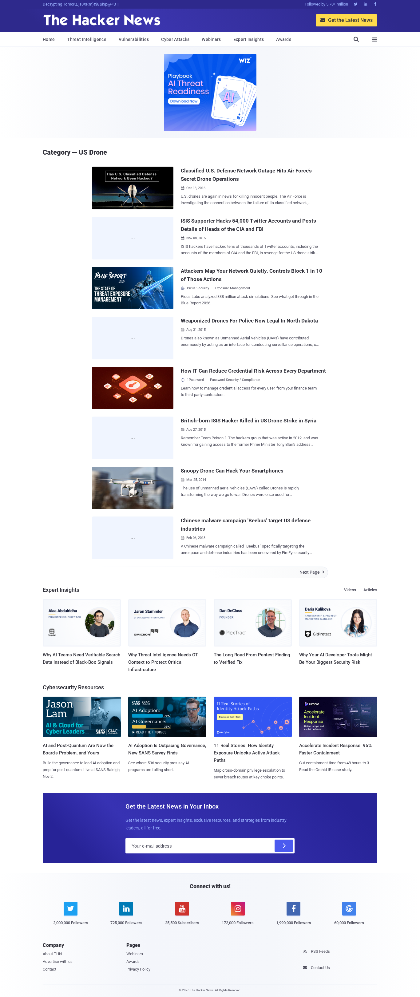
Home (49, 39)
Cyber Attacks (175, 39)
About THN (52, 954)
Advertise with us (58, 961)
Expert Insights (248, 39)
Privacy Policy (138, 969)
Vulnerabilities (134, 39)
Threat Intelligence (86, 39)
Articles (370, 590)
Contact (49, 969)
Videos (350, 590)
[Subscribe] (284, 846)
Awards (283, 39)
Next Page (311, 572)
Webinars (211, 39)
